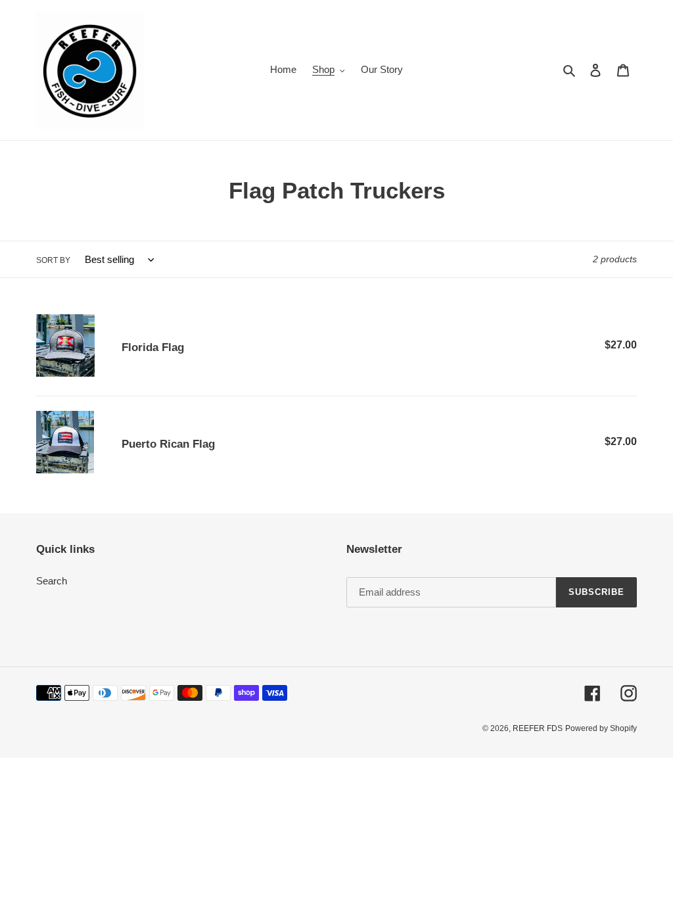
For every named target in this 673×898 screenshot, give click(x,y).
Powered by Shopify (601, 728)
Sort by (53, 260)
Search (51, 580)
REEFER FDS (538, 728)
